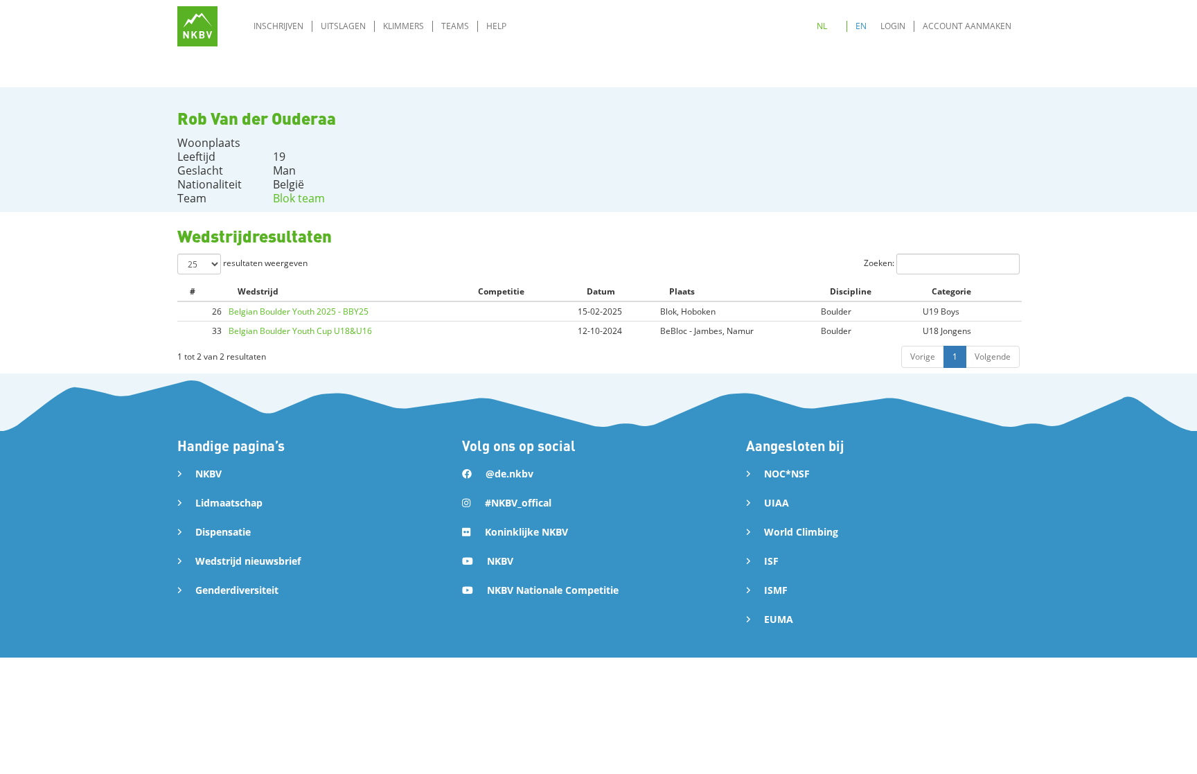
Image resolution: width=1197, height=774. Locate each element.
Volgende (993, 356)
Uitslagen (343, 26)
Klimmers (403, 26)
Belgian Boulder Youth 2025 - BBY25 (299, 311)
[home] (197, 26)
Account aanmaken (967, 26)
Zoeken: (880, 263)
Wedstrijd (258, 291)
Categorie (951, 291)
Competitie (501, 291)
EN (861, 26)
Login (892, 26)
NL (822, 26)
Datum (601, 291)
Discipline (850, 291)
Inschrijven (278, 26)
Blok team (299, 198)
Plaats (682, 291)
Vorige (922, 356)
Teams (455, 26)
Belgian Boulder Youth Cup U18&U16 (300, 331)
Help (496, 26)
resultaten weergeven (264, 263)
